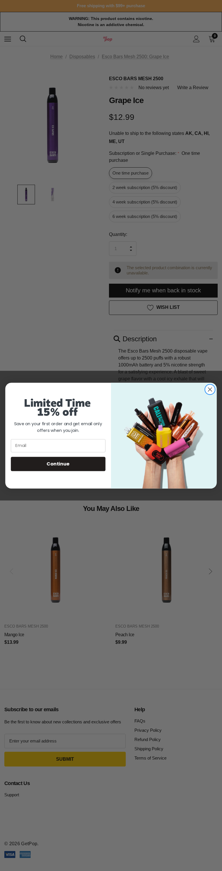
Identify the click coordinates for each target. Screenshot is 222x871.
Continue (58, 463)
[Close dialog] (209, 389)
